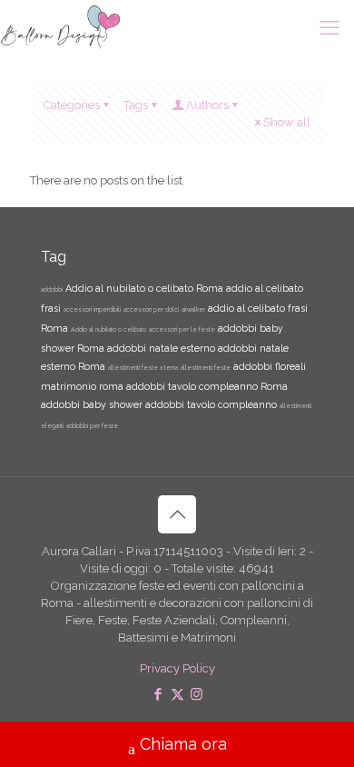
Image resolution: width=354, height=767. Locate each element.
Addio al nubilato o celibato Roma (144, 288)
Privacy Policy (177, 668)
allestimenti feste (206, 368)
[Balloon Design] (60, 27)
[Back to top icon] (177, 514)
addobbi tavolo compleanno (211, 404)
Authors (207, 105)
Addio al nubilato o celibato (108, 330)
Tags (135, 105)
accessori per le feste (182, 330)
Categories (72, 105)
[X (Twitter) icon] (177, 694)
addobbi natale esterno (161, 348)
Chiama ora (183, 743)
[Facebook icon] (158, 694)
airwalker (193, 310)
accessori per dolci (151, 310)
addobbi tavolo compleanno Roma (207, 386)
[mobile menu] (329, 27)
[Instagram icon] (196, 694)
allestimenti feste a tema (143, 368)
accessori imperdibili (92, 310)
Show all (286, 122)
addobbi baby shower (92, 404)
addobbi (52, 290)
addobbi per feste (92, 426)
